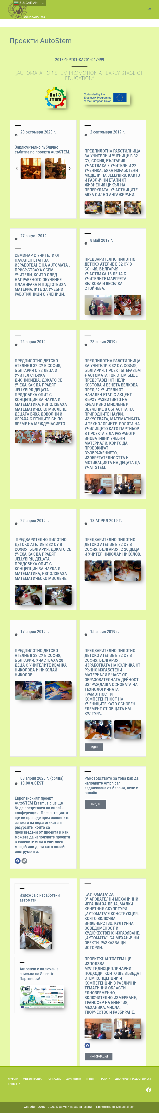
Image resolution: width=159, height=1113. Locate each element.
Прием (90, 1078)
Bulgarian (28, 2)
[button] (17, 169)
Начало (13, 1078)
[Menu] (149, 9)
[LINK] (24, 861)
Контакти (14, 1084)
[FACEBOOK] (18, 861)
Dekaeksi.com (125, 1107)
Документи (73, 1078)
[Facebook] (148, 1089)
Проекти (104, 1078)
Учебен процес (32, 1078)
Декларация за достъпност (133, 1078)
